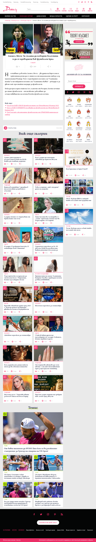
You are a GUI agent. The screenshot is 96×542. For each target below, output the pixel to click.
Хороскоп (85, 16)
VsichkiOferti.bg (7, 2)
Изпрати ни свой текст (48, 523)
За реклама (6, 530)
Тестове (70, 11)
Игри (83, 11)
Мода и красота (56, 16)
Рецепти (57, 11)
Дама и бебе (41, 16)
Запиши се (79, 86)
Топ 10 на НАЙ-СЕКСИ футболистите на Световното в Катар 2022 (33, 105)
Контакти (21, 530)
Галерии (64, 11)
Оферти (90, 11)
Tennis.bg (35, 2)
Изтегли (79, 42)
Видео (77, 11)
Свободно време (26, 16)
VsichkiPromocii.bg (26, 2)
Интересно (15, 20)
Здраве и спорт (72, 16)
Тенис (33, 407)
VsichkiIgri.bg (54, 2)
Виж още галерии (33, 133)
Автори (14, 530)
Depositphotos (30, 530)
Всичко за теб (10, 16)
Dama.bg (16, 2)
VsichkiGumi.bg (44, 2)
